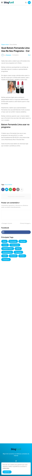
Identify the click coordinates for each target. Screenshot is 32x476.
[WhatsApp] (10, 189)
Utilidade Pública (7, 248)
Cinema (5, 245)
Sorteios (22, 256)
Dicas (4, 241)
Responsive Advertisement (16, 196)
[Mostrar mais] (21, 189)
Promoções (13, 241)
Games (18, 248)
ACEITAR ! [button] (7, 472)
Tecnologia (18, 252)
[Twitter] (6, 189)
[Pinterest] (14, 189)
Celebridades (15, 245)
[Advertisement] (16, 24)
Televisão (22, 241)
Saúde (5, 256)
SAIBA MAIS (6, 468)
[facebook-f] (16, 232)
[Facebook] (3, 189)
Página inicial (5, 44)
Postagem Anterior (7, 223)
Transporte (6, 259)
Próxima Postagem (25, 223)
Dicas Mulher (13, 44)
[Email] (18, 189)
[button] (2, 2)
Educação (13, 256)
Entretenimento (7, 252)
